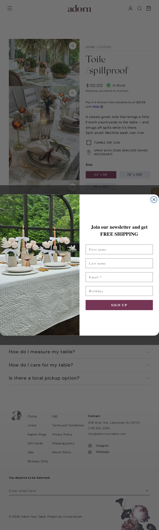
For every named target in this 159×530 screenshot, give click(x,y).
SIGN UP (119, 305)
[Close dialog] (154, 199)
